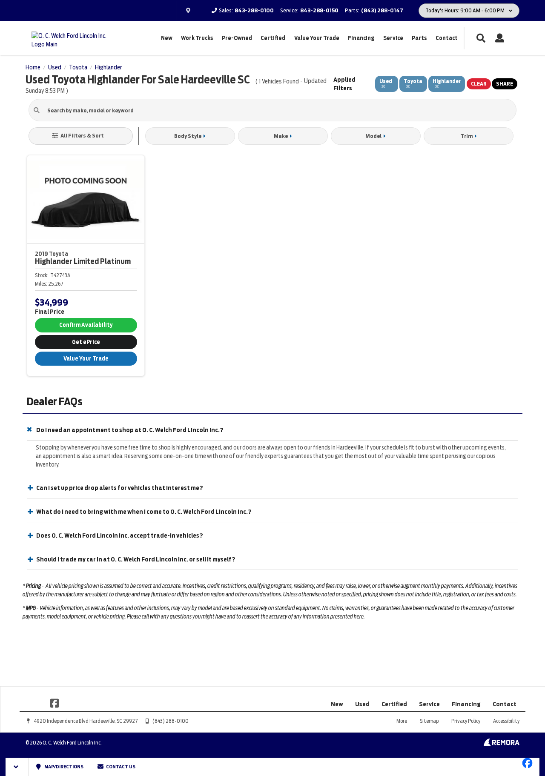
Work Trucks (197, 38)
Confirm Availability (85, 325)
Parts (419, 38)
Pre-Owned (237, 38)
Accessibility (506, 721)
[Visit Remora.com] (501, 744)
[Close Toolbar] (17, 767)
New (166, 38)
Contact (447, 38)
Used (362, 704)
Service (393, 38)
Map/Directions (63, 767)
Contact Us (120, 767)
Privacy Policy (465, 721)
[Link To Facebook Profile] (54, 703)
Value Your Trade (316, 38)
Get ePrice (86, 342)
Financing (361, 38)
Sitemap (429, 721)
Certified (273, 38)
